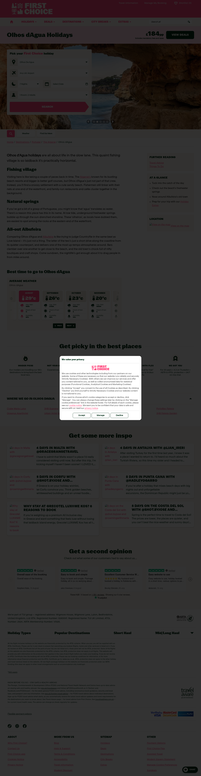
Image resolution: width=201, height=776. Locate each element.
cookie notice (75, 406)
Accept (81, 415)
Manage (100, 415)
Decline (119, 415)
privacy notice (91, 408)
